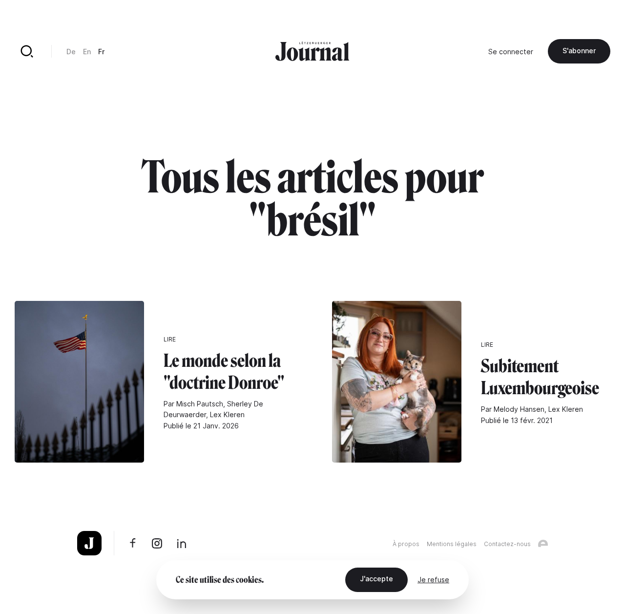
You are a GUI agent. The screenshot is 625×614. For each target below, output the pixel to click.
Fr (101, 51)
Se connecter (510, 51)
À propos (406, 544)
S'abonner (579, 50)
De (71, 51)
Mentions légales (452, 544)
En (87, 51)
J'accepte (376, 578)
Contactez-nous (507, 544)
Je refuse (433, 579)
